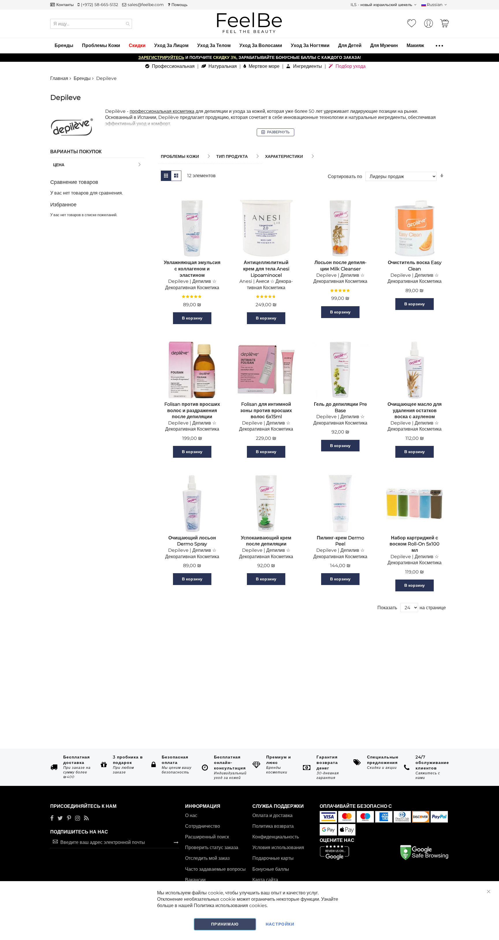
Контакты (65, 4)
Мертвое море (263, 66)
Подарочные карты (273, 858)
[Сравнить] (218, 318)
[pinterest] (69, 818)
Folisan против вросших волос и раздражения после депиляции (192, 410)
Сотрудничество (202, 826)
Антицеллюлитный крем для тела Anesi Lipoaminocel (266, 269)
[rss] (86, 818)
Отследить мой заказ (207, 858)
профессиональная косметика (162, 111)
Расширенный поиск (207, 837)
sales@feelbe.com (146, 4)
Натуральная (222, 66)
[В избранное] (166, 318)
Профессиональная (173, 66)
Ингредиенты (307, 66)
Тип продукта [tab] (232, 156)
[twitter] (60, 818)
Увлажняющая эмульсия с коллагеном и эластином (192, 269)
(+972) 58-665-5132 (99, 4)
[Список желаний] (411, 23)
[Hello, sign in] (428, 25)
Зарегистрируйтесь (161, 57)
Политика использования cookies (230, 905)
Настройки (280, 924)
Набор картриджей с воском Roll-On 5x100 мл (415, 544)
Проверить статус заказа (211, 847)
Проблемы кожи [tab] (180, 156)
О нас (191, 815)
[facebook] (51, 818)
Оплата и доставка (272, 815)
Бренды (82, 78)
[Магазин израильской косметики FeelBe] (249, 22)
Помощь (179, 4)
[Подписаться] (176, 842)
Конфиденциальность (275, 837)
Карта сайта (265, 880)
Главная (59, 78)
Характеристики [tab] (284, 156)
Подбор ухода (350, 66)
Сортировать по (345, 176)
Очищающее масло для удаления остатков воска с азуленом (415, 410)
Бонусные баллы (270, 869)
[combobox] (91, 24)
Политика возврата (273, 826)
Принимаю (225, 924)
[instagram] (77, 818)
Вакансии (195, 880)
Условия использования (278, 847)
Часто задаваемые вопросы (215, 869)
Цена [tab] (58, 164)
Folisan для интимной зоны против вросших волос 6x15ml (266, 410)
